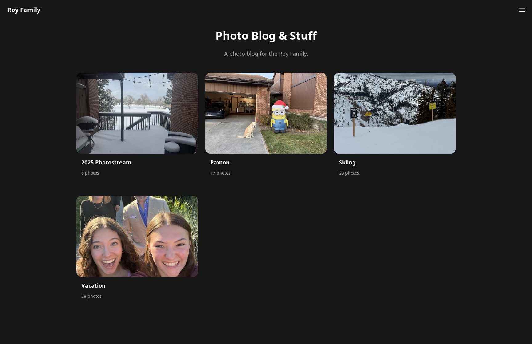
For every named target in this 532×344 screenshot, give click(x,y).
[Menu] (522, 9)
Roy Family (23, 10)
